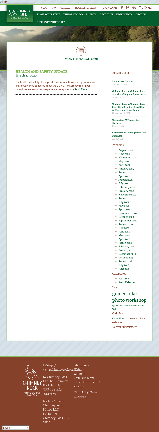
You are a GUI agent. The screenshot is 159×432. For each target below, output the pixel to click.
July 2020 (123, 228)
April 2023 (124, 176)
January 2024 (126, 168)
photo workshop (129, 300)
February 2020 (126, 246)
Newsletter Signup (86, 8)
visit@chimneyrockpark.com (62, 370)
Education (124, 14)
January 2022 (126, 191)
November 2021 (127, 194)
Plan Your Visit (48, 14)
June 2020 (124, 231)
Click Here (118, 318)
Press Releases (126, 282)
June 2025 (124, 154)
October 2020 (126, 216)
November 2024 (127, 157)
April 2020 (124, 239)
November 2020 (127, 213)
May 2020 (123, 235)
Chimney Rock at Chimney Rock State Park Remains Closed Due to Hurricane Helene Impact (128, 107)
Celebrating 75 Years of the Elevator (125, 121)
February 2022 (126, 187)
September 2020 (127, 220)
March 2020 (125, 242)
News (44, 8)
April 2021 (124, 209)
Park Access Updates (123, 81)
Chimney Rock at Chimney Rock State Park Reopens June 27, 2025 (128, 93)
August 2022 (125, 179)
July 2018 (123, 265)
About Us (106, 14)
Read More (80, 89)
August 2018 (125, 261)
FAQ (54, 8)
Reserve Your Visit (51, 22)
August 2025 (125, 150)
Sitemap (79, 374)
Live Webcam (109, 8)
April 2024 (124, 165)
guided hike (124, 294)
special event (117, 305)
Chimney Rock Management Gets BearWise (129, 134)
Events (91, 14)
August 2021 (125, 198)
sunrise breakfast (130, 305)
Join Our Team (84, 378)
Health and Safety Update (41, 71)
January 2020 (126, 250)
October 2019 (126, 257)
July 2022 (123, 183)
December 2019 (127, 253)
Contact (65, 8)
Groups (141, 14)
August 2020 (125, 224)
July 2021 (123, 202)
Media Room (82, 365)
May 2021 (123, 205)
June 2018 (123, 268)
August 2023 (125, 172)
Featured (123, 278)
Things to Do (73, 14)
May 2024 (123, 161)
